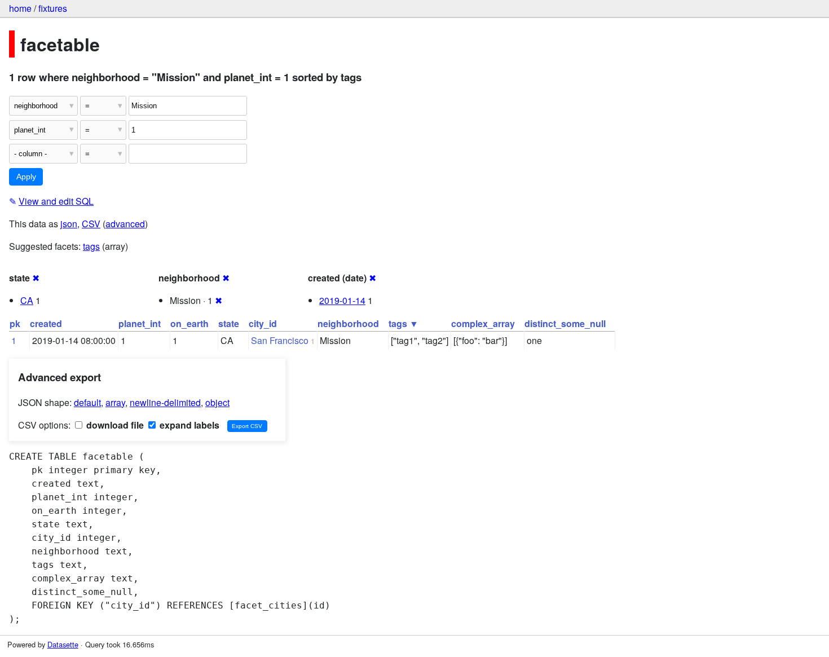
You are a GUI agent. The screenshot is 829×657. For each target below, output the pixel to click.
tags (91, 246)
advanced (125, 223)
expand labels (188, 424)
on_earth (189, 323)
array (115, 402)
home (20, 8)
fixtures (52, 8)
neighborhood (348, 323)
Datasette (62, 644)
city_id (263, 323)
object (217, 402)
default (87, 402)
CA (26, 300)
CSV (91, 223)
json (68, 223)
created (46, 323)
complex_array (483, 323)
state (228, 323)
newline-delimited (165, 402)
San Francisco (279, 340)
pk (15, 323)
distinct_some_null (565, 323)
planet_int (139, 323)
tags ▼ (403, 323)
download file (114, 424)
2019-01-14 (342, 300)
